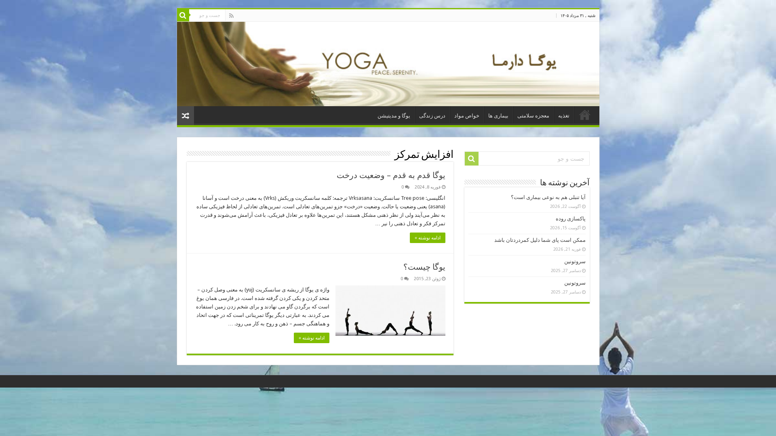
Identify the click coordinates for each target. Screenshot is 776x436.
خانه (584, 114)
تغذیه (563, 116)
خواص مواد (466, 116)
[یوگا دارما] (388, 64)
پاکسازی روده (571, 219)
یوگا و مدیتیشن (393, 116)
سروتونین (575, 261)
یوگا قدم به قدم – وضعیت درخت (391, 175)
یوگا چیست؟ (424, 267)
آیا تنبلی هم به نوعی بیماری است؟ (548, 197)
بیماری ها (498, 116)
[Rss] (231, 16)
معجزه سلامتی (533, 116)
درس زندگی (432, 116)
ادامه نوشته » (428, 238)
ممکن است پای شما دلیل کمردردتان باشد (540, 240)
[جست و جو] (183, 15)
